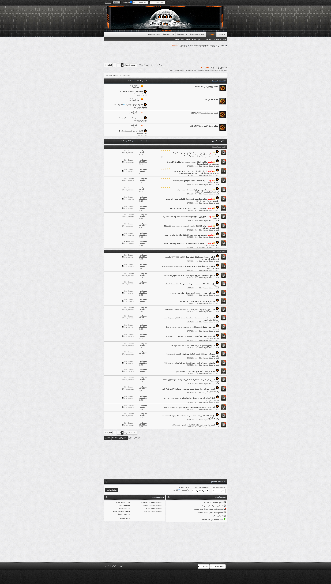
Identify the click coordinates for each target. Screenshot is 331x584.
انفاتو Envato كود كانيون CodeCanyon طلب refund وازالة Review (189, 275)
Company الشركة (197, 34)
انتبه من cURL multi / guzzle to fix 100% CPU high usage (193, 425)
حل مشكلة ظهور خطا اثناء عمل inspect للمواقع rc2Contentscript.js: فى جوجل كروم (190, 416)
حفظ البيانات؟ (125, 2)
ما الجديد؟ (221, 34)
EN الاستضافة (168, 34)
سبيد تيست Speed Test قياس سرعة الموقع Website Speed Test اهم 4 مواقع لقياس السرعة (196, 153)
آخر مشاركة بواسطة (128, 141)
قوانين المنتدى (125, 518)
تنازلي (176, 490)
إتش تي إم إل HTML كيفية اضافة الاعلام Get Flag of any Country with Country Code (191, 399)
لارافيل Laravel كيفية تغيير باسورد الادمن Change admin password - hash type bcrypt (190, 267)
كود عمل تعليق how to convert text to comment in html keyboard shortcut (192, 328)
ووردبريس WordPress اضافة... (132, 91)
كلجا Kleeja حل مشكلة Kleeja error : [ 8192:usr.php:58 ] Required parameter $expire (192, 337)
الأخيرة (109, 65)
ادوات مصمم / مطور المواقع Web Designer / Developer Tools (196, 181)
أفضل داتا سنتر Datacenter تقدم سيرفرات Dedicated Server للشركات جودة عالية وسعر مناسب (196, 172)
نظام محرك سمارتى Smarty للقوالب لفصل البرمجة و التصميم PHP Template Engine (192, 200)
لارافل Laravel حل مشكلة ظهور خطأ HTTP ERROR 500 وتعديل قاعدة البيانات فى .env (192, 258)
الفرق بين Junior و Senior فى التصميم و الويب (188, 208)
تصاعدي (184, 490)
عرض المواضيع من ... (219, 487)
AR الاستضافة (182, 34)
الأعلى (107, 437)
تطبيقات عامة (191, 39)
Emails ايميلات (154, 34)
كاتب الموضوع (216, 141)
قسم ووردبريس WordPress (206, 86)
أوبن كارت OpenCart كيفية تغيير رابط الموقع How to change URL (189, 407)
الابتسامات (126, 505)
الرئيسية (120, 566)
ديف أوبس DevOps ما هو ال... (132, 117)
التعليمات (208, 39)
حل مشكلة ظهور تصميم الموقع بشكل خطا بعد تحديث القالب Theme (192, 285)
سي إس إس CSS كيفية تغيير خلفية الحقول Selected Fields (191, 293)
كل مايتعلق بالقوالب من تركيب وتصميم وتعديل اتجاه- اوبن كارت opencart (191, 244)
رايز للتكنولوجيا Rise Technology (202, 45)
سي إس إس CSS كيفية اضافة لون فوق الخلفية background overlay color (193, 355)
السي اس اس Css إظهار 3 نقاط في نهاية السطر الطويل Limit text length (191, 380)
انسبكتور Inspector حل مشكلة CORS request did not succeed (192, 345)
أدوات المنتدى (126, 75)
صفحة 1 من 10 (129, 65)
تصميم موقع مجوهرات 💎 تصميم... (130, 104)
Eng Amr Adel (203, 247)
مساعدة (108, 3)
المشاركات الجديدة (220, 39)
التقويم (200, 39)
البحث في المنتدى (112, 75)
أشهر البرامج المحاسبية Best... (132, 131)
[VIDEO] (127, 511)
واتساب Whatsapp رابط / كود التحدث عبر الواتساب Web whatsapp (189, 363)
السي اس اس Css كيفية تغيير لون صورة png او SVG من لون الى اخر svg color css (190, 390)
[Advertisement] (165, 54)
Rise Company (203, 156)
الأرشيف (113, 566)
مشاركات (147, 141)
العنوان (223, 141)
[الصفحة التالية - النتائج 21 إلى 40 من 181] (114, 65)
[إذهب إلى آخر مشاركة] (122, 153)
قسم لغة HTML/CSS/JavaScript (204, 113)
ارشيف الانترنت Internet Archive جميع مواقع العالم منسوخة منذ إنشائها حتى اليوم (191, 319)
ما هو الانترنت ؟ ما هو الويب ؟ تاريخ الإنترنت (197, 301)
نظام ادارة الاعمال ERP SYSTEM (204, 126)
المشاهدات (141, 141)
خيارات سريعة (180, 39)
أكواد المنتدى (125, 502)
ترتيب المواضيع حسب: (201, 487)
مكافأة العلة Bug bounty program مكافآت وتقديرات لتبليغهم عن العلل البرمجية (193, 163)
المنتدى (211, 34)
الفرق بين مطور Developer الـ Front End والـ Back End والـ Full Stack (191, 217)
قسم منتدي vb (211, 99)
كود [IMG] (126, 508)
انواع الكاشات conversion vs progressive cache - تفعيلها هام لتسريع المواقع (191, 227)
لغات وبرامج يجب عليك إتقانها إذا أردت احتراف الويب (185, 235)
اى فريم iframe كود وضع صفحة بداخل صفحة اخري (195, 371)
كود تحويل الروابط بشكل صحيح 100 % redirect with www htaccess (190, 309)
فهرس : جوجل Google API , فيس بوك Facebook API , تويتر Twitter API (198, 191)
